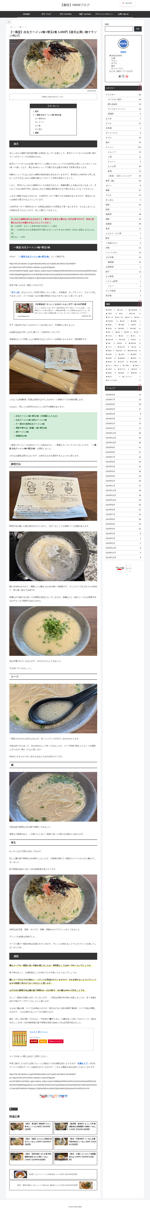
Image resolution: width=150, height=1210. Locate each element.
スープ (41, 122)
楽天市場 (34, 1041)
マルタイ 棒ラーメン (38, 1032)
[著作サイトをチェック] (119, 76)
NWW (123, 52)
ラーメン (14, 1109)
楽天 (37, 111)
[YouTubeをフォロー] (127, 76)
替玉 (40, 129)
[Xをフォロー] (123, 76)
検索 (107, 24)
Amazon (43, 1041)
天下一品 (15, 292)
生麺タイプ (83, 1063)
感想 (37, 133)
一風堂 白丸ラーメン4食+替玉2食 (48, 115)
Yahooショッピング (55, 1041)
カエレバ (38, 1037)
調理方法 (42, 118)
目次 (50, 106)
